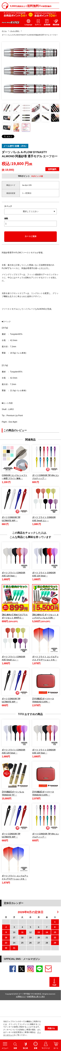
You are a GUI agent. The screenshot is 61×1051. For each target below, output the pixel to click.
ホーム (4, 31)
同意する (51, 1028)
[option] (30, 71)
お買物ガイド (21, 996)
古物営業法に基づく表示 (36, 996)
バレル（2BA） (15, 31)
